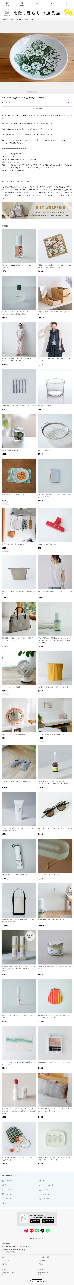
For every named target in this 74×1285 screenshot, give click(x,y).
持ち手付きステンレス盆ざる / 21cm (13, 544)
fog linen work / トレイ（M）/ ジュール (13, 495)
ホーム (7, 5)
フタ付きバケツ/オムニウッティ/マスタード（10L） (53, 687)
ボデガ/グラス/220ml (44, 405)
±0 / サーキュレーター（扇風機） (11, 687)
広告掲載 (4, 1264)
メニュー (67, 5)
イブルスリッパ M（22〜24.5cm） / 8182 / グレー (16, 781)
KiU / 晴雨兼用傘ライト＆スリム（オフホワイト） (16, 875)
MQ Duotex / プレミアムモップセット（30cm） (52, 919)
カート (51, 5)
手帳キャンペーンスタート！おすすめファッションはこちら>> (18, 19)
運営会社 (4, 1269)
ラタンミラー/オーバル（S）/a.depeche (13, 734)
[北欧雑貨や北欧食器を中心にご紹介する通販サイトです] (37, 12)
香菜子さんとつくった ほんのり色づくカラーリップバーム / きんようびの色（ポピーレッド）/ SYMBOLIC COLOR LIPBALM (19, 1111)
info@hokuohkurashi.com (9, 1246)
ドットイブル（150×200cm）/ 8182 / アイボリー (52, 734)
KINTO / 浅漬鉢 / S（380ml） (10, 450)
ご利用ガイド (5, 1260)
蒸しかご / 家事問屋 (44, 450)
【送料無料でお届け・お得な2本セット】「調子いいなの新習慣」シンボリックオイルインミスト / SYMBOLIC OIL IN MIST (18, 968)
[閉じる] (41, 1281)
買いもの (22, 5)
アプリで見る (35, 1281)
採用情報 (40, 1269)
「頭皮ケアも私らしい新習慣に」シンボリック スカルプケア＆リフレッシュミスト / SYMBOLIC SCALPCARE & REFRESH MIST (55, 640)
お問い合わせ (41, 1260)
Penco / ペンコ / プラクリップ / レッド (50, 544)
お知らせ (4, 1257)
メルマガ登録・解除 (43, 1257)
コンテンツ (37, 5)
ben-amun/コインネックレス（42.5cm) (49, 875)
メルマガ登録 (37, 109)
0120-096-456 (24, 1246)
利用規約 (40, 1264)
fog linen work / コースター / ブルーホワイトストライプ (19, 405)
